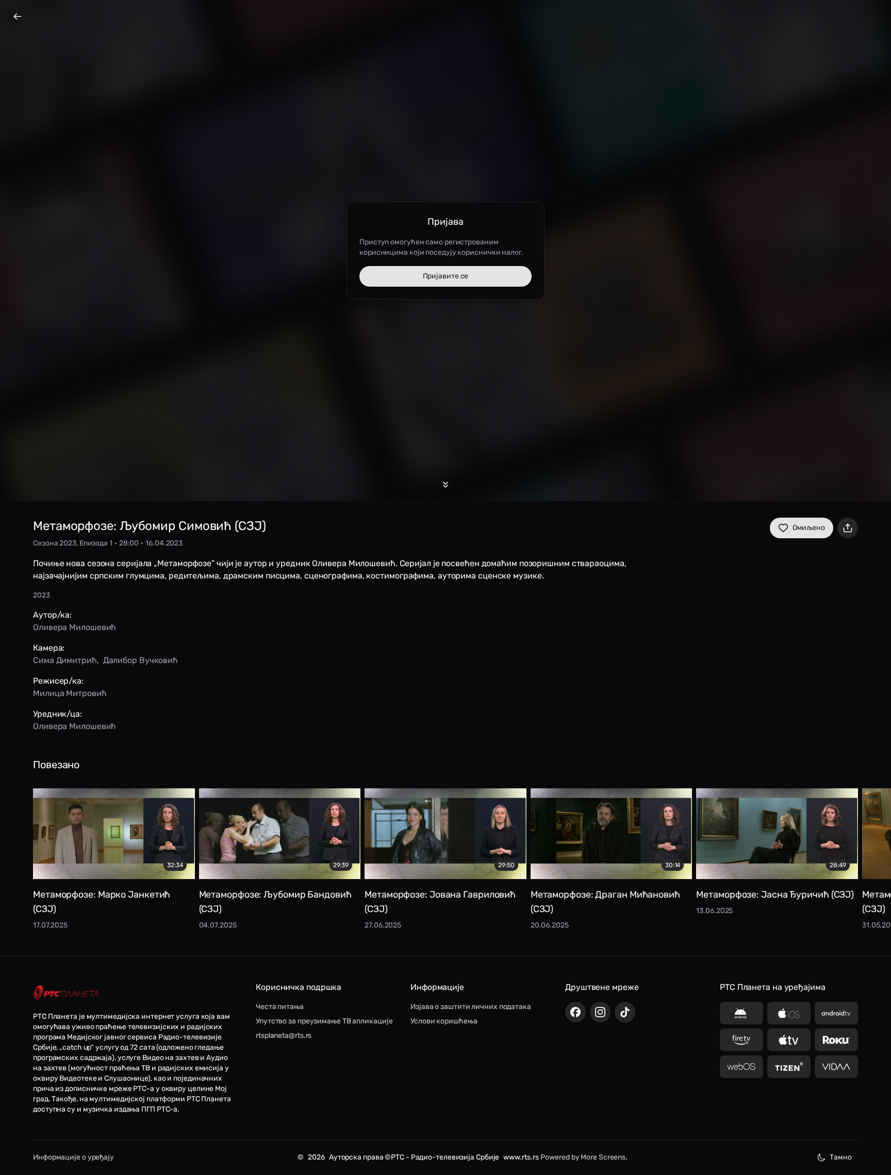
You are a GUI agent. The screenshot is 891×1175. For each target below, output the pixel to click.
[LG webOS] (741, 1066)
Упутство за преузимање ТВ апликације (324, 1021)
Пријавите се (446, 276)
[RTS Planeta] (66, 992)
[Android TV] (836, 1013)
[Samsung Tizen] (789, 1066)
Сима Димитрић (65, 660)
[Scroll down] (445, 484)
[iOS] (789, 1013)
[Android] (741, 1013)
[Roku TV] (836, 1040)
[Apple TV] (789, 1040)
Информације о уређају (73, 1157)
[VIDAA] (836, 1066)
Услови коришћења (443, 1021)
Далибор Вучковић (140, 660)
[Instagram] (600, 1012)
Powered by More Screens (582, 1157)
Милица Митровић (70, 693)
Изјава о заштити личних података (470, 1006)
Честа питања (280, 1006)
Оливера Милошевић (74, 627)
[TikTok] (625, 1012)
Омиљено (809, 527)
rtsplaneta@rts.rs (283, 1035)
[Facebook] (575, 1012)
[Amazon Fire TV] (741, 1040)
